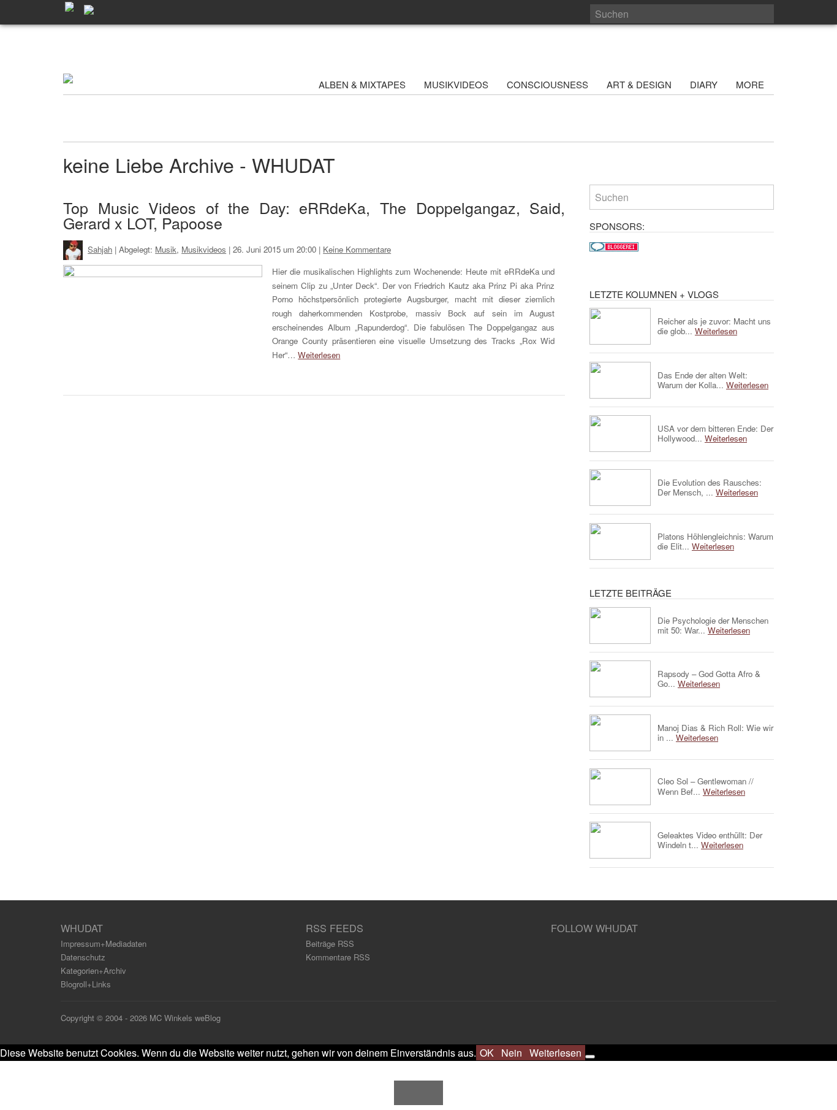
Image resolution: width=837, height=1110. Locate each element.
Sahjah (100, 249)
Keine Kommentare (357, 249)
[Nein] (590, 1056)
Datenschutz (83, 957)
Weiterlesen (319, 355)
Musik (165, 249)
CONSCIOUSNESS (547, 84)
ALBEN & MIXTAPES (362, 84)
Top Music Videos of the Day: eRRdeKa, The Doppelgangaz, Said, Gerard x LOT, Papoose (314, 215)
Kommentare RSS (338, 957)
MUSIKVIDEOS (456, 84)
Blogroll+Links (86, 984)
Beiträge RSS (330, 943)
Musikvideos (203, 249)
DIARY (704, 84)
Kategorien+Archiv (93, 970)
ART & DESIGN (639, 84)
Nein (511, 1053)
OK (487, 1053)
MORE (751, 84)
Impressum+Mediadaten (103, 943)
